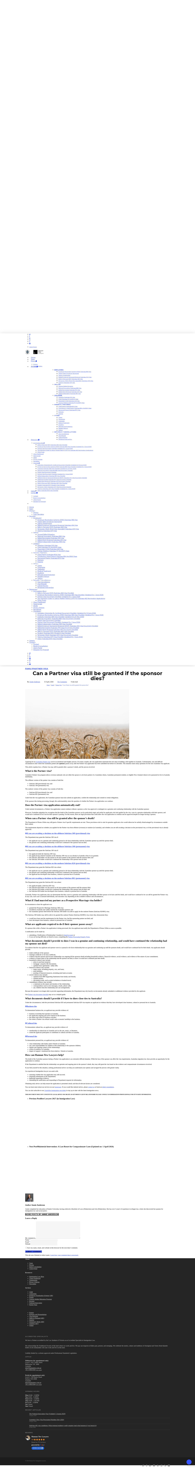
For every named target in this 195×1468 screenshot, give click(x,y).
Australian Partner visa (43, 762)
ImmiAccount (68, 935)
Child (31, 1292)
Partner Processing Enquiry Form (79, 937)
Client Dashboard (35, 1278)
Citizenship (32, 1294)
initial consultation (108, 1087)
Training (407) (33, 1323)
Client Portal (33, 1269)
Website (27, 1244)
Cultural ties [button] (32, 1023)
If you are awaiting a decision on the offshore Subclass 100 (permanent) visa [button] (58, 846)
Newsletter (32, 1284)
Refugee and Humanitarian (38, 1314)
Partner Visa (40, 669)
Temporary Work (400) (36, 1322)
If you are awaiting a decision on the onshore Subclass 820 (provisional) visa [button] (58, 863)
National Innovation (35, 1303)
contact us (91, 1087)
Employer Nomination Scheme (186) (41, 1295)
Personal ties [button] (32, 1036)
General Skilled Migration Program (40, 1299)
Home (48, 685)
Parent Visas (33, 1305)
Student (31, 1320)
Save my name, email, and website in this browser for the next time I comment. (52, 1248)
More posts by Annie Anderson (41, 1214)
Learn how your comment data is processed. (64, 1255)
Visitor (31, 1325)
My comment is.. (30, 1238)
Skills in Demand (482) (36, 1318)
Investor (31, 1301)
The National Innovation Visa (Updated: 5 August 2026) (47, 1414)
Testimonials (33, 1280)
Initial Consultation (35, 1267)
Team (31, 1263)
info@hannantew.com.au (33, 1368)
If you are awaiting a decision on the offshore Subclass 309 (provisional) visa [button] (58, 833)
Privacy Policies (34, 1282)
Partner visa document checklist (38, 994)
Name (27, 1240)
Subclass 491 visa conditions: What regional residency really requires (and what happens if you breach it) (62, 1425)
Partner (31, 1313)
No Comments (62, 682)
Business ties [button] (32, 1006)
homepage (58, 1087)
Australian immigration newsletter (55, 1090)
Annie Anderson (34, 682)
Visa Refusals (33, 1316)
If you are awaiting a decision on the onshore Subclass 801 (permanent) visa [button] (58, 878)
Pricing (31, 1265)
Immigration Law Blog (36, 1276)
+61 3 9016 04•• (33, 1370)
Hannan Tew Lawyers (40, 1437)
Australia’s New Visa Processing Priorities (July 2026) (46, 1420)
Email (27, 1242)
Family (29, 669)
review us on (37, 1448)
